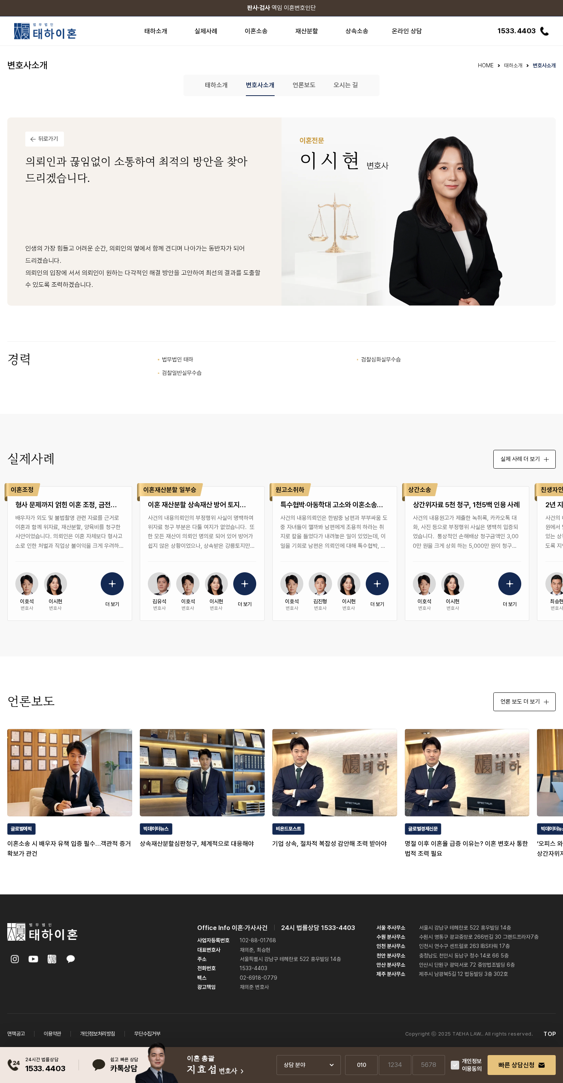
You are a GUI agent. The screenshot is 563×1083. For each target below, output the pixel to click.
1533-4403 (253, 968)
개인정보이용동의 (472, 1065)
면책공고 (16, 1034)
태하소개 (216, 85)
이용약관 (52, 1034)
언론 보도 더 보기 (520, 701)
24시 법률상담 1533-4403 (318, 928)
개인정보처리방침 (97, 1034)
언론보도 (304, 85)
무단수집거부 (147, 1034)
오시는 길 (346, 85)
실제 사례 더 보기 (520, 459)
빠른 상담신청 (517, 1065)
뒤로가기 (48, 138)
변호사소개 (260, 85)
